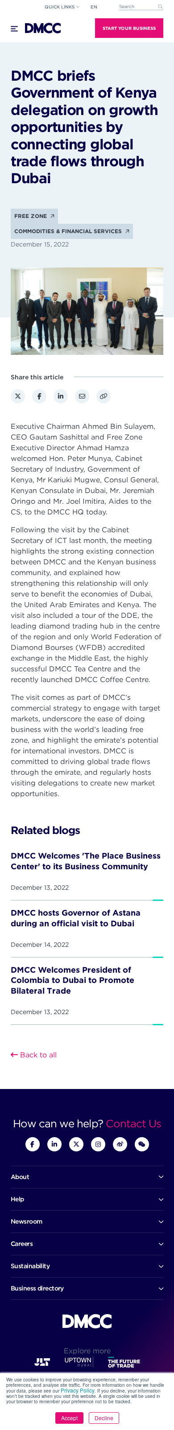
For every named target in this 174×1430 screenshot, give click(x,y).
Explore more (87, 1351)
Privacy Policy (78, 1390)
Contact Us (133, 1123)
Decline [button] (104, 1418)
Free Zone (31, 216)
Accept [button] (69, 1418)
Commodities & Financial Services (69, 231)
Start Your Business (129, 28)
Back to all (37, 1055)
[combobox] (141, 7)
